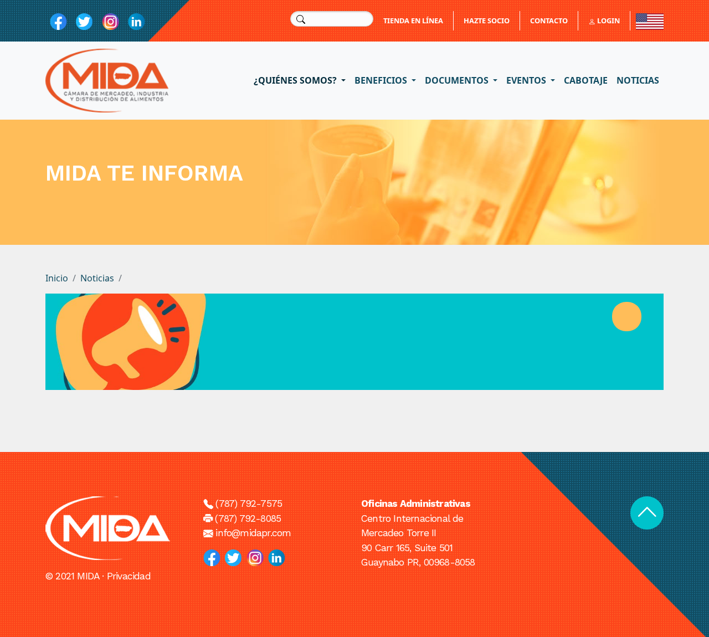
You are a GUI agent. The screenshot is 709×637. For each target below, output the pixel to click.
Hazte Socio (487, 20)
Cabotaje (586, 80)
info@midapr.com (253, 532)
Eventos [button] (527, 80)
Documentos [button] (458, 80)
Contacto (549, 20)
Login (607, 20)
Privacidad (129, 576)
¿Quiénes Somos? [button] (296, 80)
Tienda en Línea (413, 20)
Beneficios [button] (381, 80)
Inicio (56, 278)
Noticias (637, 80)
